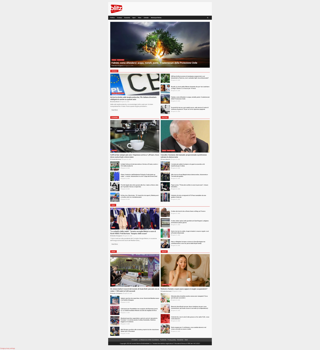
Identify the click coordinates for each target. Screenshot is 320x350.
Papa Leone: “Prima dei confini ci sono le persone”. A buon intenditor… (165, 186)
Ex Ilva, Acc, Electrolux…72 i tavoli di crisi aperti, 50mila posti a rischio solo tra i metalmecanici (114, 197)
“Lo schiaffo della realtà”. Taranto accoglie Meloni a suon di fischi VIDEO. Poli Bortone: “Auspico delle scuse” (134, 218)
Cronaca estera (121, 57)
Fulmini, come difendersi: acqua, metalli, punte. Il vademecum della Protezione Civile (165, 99)
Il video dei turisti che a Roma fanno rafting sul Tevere (165, 212)
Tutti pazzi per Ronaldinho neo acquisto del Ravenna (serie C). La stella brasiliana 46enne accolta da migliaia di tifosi (114, 310)
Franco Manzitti (166, 159)
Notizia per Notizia (156, 17)
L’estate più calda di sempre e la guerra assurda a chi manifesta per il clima (165, 166)
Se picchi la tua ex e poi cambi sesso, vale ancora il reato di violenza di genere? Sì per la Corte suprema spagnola (160, 45)
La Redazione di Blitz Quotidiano (149, 340)
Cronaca (119, 17)
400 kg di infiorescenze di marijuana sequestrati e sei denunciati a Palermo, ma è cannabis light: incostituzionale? (165, 78)
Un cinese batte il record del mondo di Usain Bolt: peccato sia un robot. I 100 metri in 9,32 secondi (134, 270)
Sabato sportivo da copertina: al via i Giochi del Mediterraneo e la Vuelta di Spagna (114, 300)
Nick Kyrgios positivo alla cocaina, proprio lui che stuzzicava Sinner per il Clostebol (114, 331)
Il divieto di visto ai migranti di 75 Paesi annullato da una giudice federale (165, 197)
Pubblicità (163, 340)
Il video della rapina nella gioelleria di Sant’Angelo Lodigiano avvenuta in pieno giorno (165, 222)
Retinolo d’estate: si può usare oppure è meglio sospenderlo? (185, 270)
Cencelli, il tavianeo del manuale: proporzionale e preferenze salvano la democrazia (185, 136)
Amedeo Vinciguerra (118, 65)
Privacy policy (172, 340)
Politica (112, 17)
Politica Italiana (171, 150)
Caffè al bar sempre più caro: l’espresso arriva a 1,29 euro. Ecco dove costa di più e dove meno (134, 136)
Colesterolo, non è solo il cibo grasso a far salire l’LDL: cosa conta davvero (165, 318)
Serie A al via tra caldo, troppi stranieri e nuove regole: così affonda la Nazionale (165, 233)
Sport (134, 17)
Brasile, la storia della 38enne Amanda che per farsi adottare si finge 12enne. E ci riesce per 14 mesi (165, 88)
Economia (127, 17)
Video (139, 17)
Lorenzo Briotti (116, 101)
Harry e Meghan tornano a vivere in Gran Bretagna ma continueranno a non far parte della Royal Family (165, 243)
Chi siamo (135, 340)
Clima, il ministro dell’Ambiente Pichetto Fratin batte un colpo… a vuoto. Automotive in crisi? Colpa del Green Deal (114, 176)
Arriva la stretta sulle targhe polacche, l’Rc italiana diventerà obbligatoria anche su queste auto (134, 84)
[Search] (207, 17)
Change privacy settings (7, 348)
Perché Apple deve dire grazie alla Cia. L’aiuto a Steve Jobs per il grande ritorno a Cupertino (114, 186)
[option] (160, 45)
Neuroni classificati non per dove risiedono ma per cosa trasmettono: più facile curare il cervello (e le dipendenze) (165, 308)
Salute (169, 284)
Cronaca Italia (120, 93)
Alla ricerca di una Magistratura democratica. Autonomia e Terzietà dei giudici (165, 176)
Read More (115, 110)
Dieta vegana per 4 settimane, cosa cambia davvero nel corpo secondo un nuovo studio (165, 329)
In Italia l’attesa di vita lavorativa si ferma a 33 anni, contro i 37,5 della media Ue (114, 166)
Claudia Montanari (116, 159)
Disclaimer (180, 340)
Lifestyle (146, 17)
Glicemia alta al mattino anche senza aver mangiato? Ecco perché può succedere (165, 297)
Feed (186, 340)
